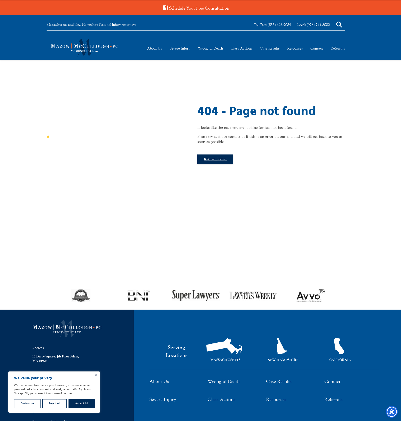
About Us (154, 48)
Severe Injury (180, 48)
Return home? (215, 159)
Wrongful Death (210, 48)
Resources (295, 48)
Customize (27, 403)
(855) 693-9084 (279, 24)
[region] (54, 392)
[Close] (95, 375)
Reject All (54, 403)
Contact (316, 48)
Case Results (270, 48)
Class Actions (241, 48)
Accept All (81, 403)
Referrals (338, 48)
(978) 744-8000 (318, 24)
